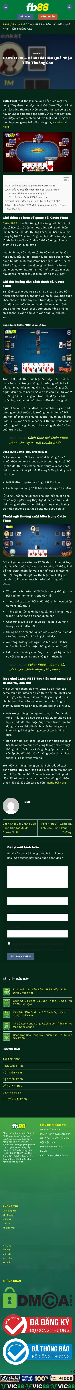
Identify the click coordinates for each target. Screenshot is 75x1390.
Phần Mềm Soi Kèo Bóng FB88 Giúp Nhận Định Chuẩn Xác (40, 991)
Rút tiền (7, 1262)
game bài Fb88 (56, 782)
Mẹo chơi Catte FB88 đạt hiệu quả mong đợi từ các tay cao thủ (36, 207)
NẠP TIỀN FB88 (13, 1079)
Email (11, 910)
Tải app (6, 1249)
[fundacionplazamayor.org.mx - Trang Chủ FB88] (37, 7)
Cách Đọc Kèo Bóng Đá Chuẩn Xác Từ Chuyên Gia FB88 (42, 1036)
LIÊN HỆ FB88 (12, 1092)
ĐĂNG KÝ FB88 (12, 1085)
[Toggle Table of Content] (64, 180)
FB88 (6, 24)
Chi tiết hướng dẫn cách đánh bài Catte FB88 (33, 189)
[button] (5, 7)
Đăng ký (7, 1245)
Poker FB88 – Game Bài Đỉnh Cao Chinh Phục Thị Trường (56, 828)
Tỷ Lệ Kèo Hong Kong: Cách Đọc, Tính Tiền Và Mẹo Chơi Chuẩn (42, 1025)
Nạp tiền (7, 1258)
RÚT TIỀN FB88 (13, 1072)
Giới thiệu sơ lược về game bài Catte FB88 (31, 185)
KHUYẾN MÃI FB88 (15, 1099)
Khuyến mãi (9, 1228)
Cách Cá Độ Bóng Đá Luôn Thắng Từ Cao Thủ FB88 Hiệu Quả (42, 1002)
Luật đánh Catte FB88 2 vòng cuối (30, 197)
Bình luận (14, 863)
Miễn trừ (7, 1219)
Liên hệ (6, 1223)
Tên (10, 894)
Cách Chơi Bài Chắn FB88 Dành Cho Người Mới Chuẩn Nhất (19, 828)
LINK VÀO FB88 (13, 1066)
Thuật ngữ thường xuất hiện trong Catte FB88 (33, 201)
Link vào (7, 1254)
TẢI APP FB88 (11, 1059)
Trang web (13, 927)
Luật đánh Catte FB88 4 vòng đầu (29, 193)
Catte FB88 (10, 223)
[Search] (69, 7)
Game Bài (18, 24)
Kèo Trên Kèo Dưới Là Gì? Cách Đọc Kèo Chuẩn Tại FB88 (39, 1014)
